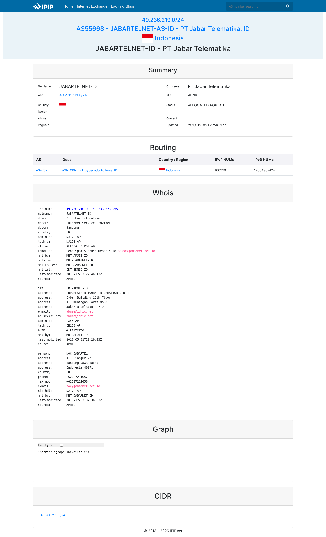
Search (287, 6)
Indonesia (168, 38)
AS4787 (41, 170)
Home (68, 6)
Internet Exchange (92, 6)
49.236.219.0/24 (163, 20)
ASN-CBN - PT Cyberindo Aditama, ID (89, 170)
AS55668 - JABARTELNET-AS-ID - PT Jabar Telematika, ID (163, 28)
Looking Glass (123, 6)
